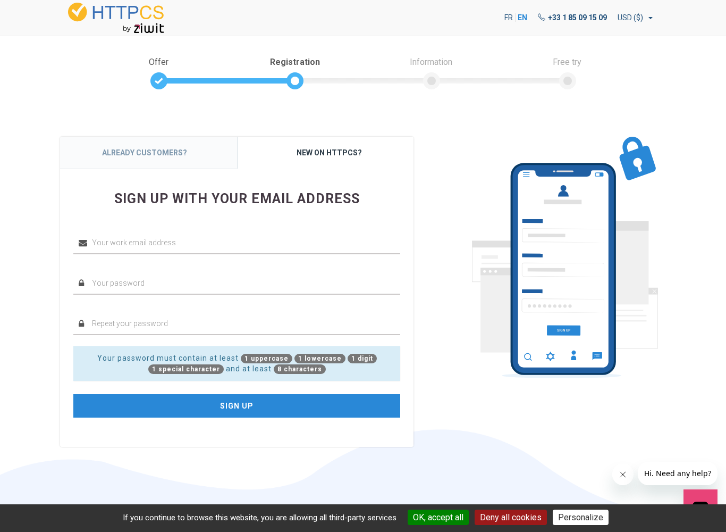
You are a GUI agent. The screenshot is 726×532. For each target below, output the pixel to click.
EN (522, 17)
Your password (96, 267)
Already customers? (144, 152)
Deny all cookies (511, 517)
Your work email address (111, 227)
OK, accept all (438, 517)
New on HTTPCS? (329, 152)
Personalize (580, 517)
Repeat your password (108, 307)
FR (508, 17)
